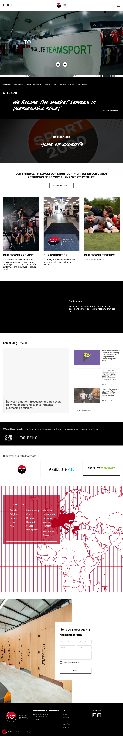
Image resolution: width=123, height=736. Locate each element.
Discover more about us (61, 185)
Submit (75, 671)
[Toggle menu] (118, 5)
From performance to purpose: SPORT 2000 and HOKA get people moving (110, 392)
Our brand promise (34, 84)
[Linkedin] (94, 715)
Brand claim (18, 84)
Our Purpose (82, 84)
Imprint (64, 721)
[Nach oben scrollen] (17, 717)
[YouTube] (99, 715)
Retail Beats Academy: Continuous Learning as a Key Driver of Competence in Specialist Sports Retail (110, 356)
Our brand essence (67, 84)
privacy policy (75, 662)
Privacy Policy (66, 724)
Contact (65, 714)
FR (11, 5)
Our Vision (7, 84)
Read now (104, 366)
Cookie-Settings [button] (67, 727)
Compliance (66, 717)
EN (4, 5)
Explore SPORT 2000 (110, 110)
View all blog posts (84, 410)
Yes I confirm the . (71, 662)
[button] (4, 732)
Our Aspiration (50, 84)
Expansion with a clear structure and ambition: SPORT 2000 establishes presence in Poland (109, 375)
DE (8, 5)
